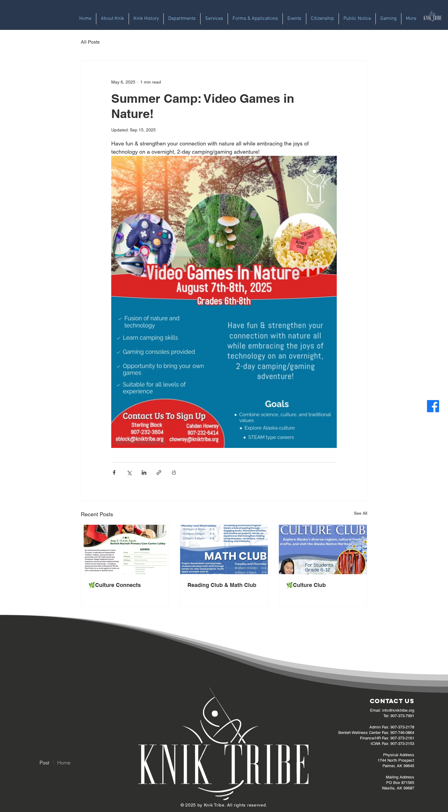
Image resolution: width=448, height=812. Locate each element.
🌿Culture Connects (114, 585)
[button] (182, 18)
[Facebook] (433, 406)
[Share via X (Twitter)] (129, 472)
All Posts (90, 42)
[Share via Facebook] (114, 472)
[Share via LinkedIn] (144, 472)
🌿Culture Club (306, 585)
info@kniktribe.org (398, 710)
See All (360, 513)
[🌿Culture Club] (323, 549)
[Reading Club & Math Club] (224, 549)
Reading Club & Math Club (221, 585)
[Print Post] (174, 472)
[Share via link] (159, 472)
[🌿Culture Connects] (125, 549)
